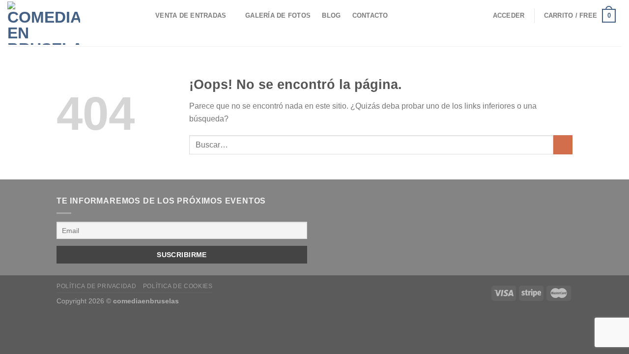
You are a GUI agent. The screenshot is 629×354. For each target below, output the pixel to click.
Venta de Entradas (190, 15)
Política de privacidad (96, 286)
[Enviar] (562, 144)
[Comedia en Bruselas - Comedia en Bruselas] (61, 23)
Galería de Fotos (278, 15)
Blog (331, 15)
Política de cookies (178, 286)
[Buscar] (140, 15)
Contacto (370, 15)
